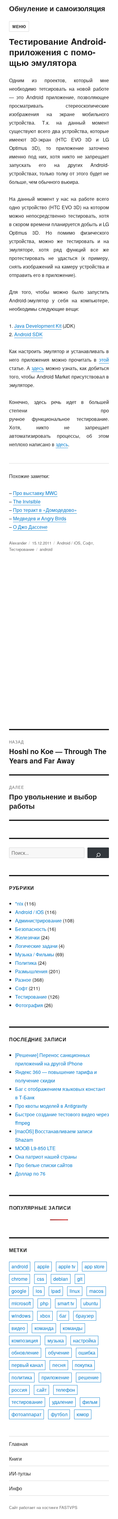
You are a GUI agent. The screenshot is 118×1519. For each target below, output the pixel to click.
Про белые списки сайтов (44, 1165)
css (40, 1278)
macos (96, 1290)
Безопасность (30, 928)
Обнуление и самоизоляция (57, 8)
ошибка (86, 1352)
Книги (15, 1458)
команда (44, 1328)
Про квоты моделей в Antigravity (51, 1105)
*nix (19, 903)
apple (43, 1266)
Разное (23, 979)
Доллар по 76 (30, 1173)
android (46, 549)
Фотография (29, 1005)
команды (73, 1328)
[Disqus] (59, 644)
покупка (83, 1364)
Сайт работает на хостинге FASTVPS (43, 1507)
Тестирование (21, 549)
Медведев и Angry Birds (39, 518)
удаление (62, 1401)
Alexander (18, 543)
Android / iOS (68, 543)
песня (59, 1364)
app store (94, 1266)
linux (75, 1290)
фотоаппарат (26, 1414)
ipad (56, 1290)
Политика (26, 962)
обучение (58, 1352)
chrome (19, 1278)
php (44, 1303)
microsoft (21, 1303)
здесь (37, 368)
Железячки (27, 937)
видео (18, 1328)
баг (63, 1315)
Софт (88, 543)
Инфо (15, 1488)
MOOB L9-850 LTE (35, 1148)
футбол (59, 1414)
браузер (85, 1315)
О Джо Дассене (30, 526)
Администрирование (38, 920)
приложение (55, 1377)
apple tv (66, 1266)
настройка (84, 1340)
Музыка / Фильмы (34, 954)
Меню (19, 26)
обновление (25, 1352)
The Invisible (27, 501)
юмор (83, 1414)
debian (60, 1278)
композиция (24, 1340)
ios (39, 1290)
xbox (45, 1315)
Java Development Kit (37, 325)
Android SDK (28, 334)
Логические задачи (36, 945)
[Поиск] (98, 852)
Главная (18, 1443)
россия (19, 1389)
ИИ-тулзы (20, 1473)
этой (104, 359)
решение (88, 1377)
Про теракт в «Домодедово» (45, 509)
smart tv (65, 1303)
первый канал (27, 1364)
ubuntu (90, 1303)
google (18, 1290)
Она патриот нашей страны (46, 1156)
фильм (89, 1401)
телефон (65, 1389)
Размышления (31, 971)
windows (21, 1315)
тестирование (27, 1401)
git (79, 1278)
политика (21, 1377)
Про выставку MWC (35, 493)
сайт (42, 1389)
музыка (56, 1340)
